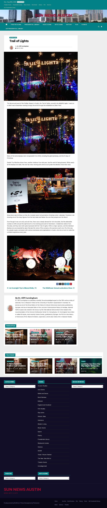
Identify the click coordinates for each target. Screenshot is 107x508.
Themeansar (36, 503)
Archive (64, 501)
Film (45, 4)
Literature (41, 420)
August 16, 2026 (88, 368)
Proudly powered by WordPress (12, 503)
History (40, 4)
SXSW (40, 451)
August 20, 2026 (38, 368)
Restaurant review (43, 443)
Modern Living (13, 37)
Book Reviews (10, 361)
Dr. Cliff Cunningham (23, 46)
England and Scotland (44, 405)
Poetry (40, 435)
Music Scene (27, 4)
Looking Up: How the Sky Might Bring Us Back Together (90, 366)
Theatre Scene (7, 4)
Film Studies (41, 409)
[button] (98, 26)
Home (56, 501)
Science (49, 4)
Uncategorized (42, 466)
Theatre (67, 504)
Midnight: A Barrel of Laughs (65, 365)
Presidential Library (17, 4)
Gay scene (41, 412)
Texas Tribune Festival (44, 454)
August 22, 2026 (13, 368)
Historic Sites (42, 416)
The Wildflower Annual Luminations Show (57, 288)
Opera (40, 431)
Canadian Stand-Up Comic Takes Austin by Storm (65, 337)
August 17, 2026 (63, 368)
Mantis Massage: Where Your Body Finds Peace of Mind (40, 337)
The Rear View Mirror (44, 458)
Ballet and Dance (43, 393)
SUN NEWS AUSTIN (53, 15)
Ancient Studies (42, 386)
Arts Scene (34, 4)
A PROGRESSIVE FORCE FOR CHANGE (16, 365)
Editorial (40, 401)
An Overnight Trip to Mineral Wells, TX (23, 288)
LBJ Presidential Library (9, 7)
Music (56, 504)
